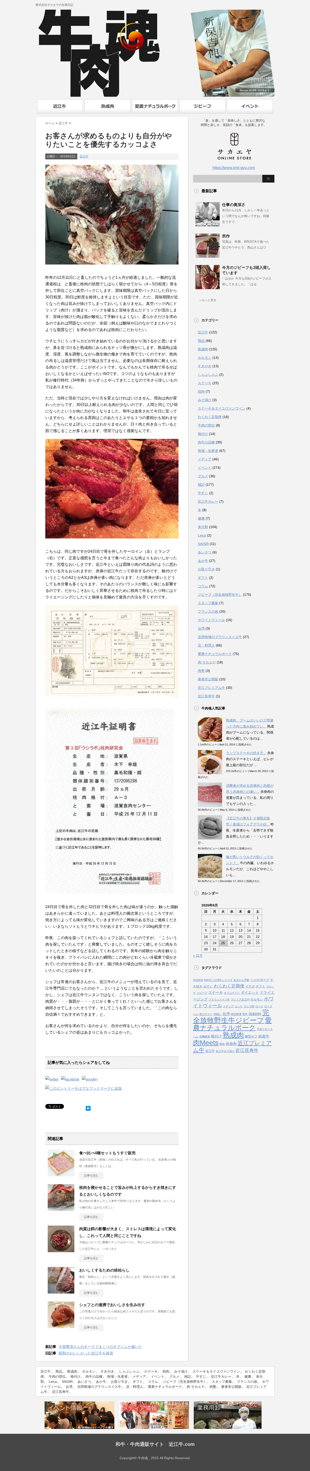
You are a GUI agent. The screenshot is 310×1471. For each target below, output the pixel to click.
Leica (202, 535)
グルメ (203, 476)
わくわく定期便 (210, 417)
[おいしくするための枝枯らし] (61, 1292)
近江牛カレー (208, 501)
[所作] (207, 256)
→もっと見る (207, 300)
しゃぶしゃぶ (208, 374)
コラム (203, 586)
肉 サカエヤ (207, 662)
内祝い (218, 1014)
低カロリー (206, 1014)
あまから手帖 (241, 979)
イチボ (250, 986)
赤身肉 (231, 1044)
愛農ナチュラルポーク (215, 654)
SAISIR (203, 544)
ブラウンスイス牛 (219, 999)
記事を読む (91, 1175)
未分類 (203, 527)
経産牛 (263, 1036)
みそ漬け (204, 400)
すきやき (204, 366)
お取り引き (206, 569)
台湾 (201, 628)
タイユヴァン (232, 992)
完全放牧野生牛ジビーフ (231, 1016)
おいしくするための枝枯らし (104, 1270)
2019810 (198, 979)
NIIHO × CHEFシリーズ (218, 979)
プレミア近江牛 (240, 999)
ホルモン (204, 358)
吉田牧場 (236, 1014)
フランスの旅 (208, 611)
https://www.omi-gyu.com (233, 168)
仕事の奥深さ (233, 205)
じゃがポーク (259, 980)
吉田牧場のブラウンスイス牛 (220, 637)
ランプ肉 (249, 1006)
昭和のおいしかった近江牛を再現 (86, 1353)
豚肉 (222, 1044)
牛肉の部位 (206, 425)
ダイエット (250, 992)
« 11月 (198, 955)
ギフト (203, 578)
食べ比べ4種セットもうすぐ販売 (107, 1153)
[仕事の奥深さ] (207, 224)
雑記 (201, 484)
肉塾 (201, 671)
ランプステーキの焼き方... (246, 753)
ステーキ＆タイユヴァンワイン (221, 408)
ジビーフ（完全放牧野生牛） (220, 594)
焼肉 (201, 391)
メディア (204, 459)
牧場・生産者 (208, 451)
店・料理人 (206, 645)
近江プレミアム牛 (211, 688)
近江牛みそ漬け (225, 1051)
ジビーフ (202, 992)
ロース (259, 1006)
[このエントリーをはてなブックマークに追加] (88, 1107)
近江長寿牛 (206, 696)
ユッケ (239, 1006)
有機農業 (204, 1036)
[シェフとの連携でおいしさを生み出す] (61, 1326)
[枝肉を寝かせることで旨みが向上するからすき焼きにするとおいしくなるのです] (61, 1209)
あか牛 (203, 561)
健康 (201, 518)
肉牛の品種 (206, 442)
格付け (203, 434)
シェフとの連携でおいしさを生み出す (112, 1305)
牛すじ (203, 493)
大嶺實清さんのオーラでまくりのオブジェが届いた (100, 1347)
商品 (201, 341)
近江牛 (84, 156)
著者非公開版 (208, 679)
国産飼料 (255, 1014)
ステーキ (204, 383)
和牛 (245, 1014)
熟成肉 (203, 349)
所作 (226, 236)
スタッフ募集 (208, 603)
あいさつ (204, 552)
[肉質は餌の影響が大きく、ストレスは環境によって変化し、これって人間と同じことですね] (61, 1250)
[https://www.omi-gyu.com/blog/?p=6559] (83, 1088)
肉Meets (205, 1042)
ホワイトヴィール (211, 620)
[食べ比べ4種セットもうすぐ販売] (61, 1174)
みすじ (208, 986)
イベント (204, 468)
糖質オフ (251, 1036)
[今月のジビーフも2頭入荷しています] (207, 287)
